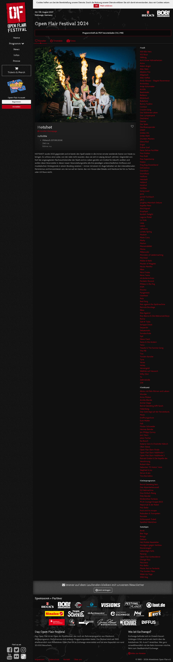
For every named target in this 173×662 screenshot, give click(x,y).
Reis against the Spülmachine (152, 304)
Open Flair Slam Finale (149, 449)
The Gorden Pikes (147, 571)
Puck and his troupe (148, 510)
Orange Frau (145, 559)
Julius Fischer (145, 438)
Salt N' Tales (145, 322)
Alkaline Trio (145, 72)
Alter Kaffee (145, 78)
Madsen (143, 234)
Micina (142, 249)
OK (96, 6)
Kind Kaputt (145, 208)
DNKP (142, 130)
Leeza (142, 226)
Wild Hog (144, 577)
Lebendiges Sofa (147, 551)
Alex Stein (144, 69)
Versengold (145, 368)
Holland (143, 182)
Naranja (143, 554)
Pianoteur (144, 562)
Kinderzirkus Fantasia (149, 499)
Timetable (58, 40)
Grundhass (144, 173)
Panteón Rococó (147, 281)
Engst (142, 144)
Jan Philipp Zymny (148, 432)
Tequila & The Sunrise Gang (151, 348)
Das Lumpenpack (147, 115)
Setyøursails (145, 330)
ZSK (141, 383)
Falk (141, 423)
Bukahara (144, 101)
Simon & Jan (145, 473)
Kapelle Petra (145, 205)
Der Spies (144, 124)
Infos (16, 55)
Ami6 (142, 530)
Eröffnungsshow (147, 417)
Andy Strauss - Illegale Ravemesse (155, 80)
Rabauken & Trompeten (150, 513)
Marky (142, 240)
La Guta (143, 220)
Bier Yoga (144, 533)
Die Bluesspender (147, 127)
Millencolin (144, 252)
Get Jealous (145, 168)
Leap (142, 223)
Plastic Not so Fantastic (150, 568)
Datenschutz (54, 659)
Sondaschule (145, 333)
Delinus (143, 539)
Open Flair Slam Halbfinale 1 (152, 452)
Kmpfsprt (144, 211)
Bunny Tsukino (146, 104)
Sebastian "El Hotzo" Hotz (151, 467)
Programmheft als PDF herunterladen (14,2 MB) (102, 33)
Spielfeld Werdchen (148, 522)
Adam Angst (145, 66)
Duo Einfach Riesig (148, 493)
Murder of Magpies (148, 263)
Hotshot (143, 185)
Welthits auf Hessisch (149, 371)
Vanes (142, 362)
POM (142, 287)
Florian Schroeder (147, 426)
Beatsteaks (144, 92)
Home (16, 37)
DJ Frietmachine (146, 490)
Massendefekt (146, 246)
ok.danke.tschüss (147, 278)
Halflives (143, 176)
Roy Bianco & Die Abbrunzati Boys (155, 316)
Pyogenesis (145, 292)
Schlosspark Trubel (148, 519)
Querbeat (144, 295)
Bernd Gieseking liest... (149, 484)
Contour (143, 107)
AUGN (143, 89)
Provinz (143, 290)
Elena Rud (144, 141)
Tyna (142, 359)
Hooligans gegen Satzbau (151, 545)
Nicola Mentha (146, 266)
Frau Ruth (144, 156)
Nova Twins (145, 275)
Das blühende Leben (149, 112)
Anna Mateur (145, 397)
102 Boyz (144, 54)
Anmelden (16, 107)
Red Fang (144, 301)
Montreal (144, 258)
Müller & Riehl (146, 261)
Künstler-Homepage (48, 131)
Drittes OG (144, 133)
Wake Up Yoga (146, 574)
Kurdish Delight (146, 214)
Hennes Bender (146, 429)
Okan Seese (145, 447)
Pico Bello (144, 507)
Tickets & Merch (16, 72)
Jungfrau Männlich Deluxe (151, 202)
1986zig (143, 57)
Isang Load (144, 191)
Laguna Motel (146, 217)
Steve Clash (145, 339)
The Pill (143, 351)
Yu (141, 377)
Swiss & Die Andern (148, 342)
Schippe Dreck (146, 324)
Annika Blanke (146, 400)
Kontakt (66, 659)
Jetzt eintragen (104, 590)
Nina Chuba (145, 272)
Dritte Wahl (145, 136)
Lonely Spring (146, 231)
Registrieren (16, 102)
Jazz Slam (144, 435)
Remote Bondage (147, 307)
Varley (142, 365)
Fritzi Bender (145, 496)
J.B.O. (142, 200)
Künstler (42, 40)
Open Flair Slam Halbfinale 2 (152, 455)
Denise (143, 121)
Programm (15, 43)
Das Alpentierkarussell (149, 487)
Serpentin (144, 327)
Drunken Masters (147, 139)
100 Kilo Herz (146, 51)
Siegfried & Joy (146, 470)
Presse (16, 61)
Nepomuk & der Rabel (149, 505)
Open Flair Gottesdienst (150, 557)
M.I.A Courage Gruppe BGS (151, 502)
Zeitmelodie (145, 380)
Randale (143, 516)
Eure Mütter (145, 420)
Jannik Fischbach (147, 197)
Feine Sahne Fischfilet (149, 150)
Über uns (78, 659)
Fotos (72, 40)
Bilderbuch (144, 98)
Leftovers (144, 229)
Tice (141, 353)
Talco (142, 345)
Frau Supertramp (147, 159)
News (17, 49)
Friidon (143, 162)
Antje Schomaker (147, 86)
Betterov (143, 95)
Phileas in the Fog (147, 284)
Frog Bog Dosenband (149, 165)
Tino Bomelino (146, 476)
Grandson (144, 170)
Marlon (143, 243)
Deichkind (144, 118)
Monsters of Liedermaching (151, 255)
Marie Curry (145, 237)
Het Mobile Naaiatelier (149, 542)
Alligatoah (144, 75)
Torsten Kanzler (146, 356)
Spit (141, 336)
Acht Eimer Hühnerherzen (151, 60)
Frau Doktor (145, 153)
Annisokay (144, 83)
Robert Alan (145, 464)
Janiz (142, 194)
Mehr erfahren (106, 6)
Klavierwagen (145, 548)
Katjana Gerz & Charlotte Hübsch (154, 444)
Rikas (142, 310)
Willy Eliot (144, 374)
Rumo (142, 319)
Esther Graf (145, 147)
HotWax (143, 188)
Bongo (143, 536)
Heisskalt (144, 179)
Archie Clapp (145, 403)
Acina (142, 63)
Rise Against (145, 313)
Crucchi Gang (145, 109)
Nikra (142, 269)
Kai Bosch (144, 441)
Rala (142, 298)
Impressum (39, 659)
